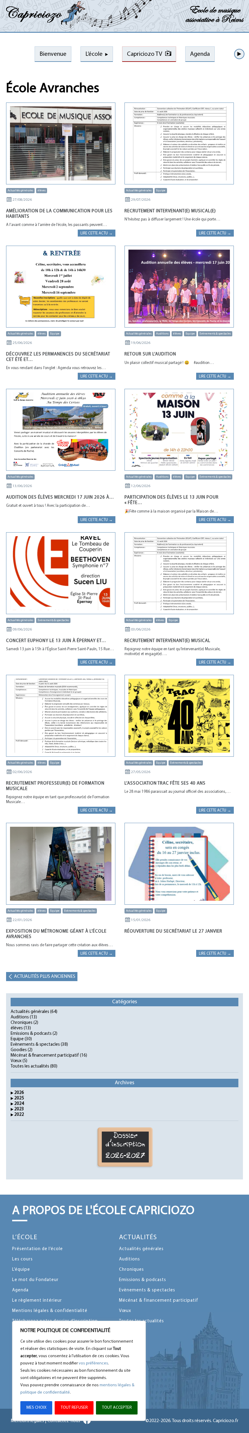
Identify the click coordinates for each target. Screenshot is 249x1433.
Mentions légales (27, 1420)
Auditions (162, 333)
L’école (94, 54)
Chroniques (21, 1023)
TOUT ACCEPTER (117, 1407)
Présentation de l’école (37, 1249)
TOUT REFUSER (74, 1407)
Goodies (19, 1050)
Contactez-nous (63, 1420)
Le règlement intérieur (37, 1300)
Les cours (22, 1259)
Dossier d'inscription (125, 1146)
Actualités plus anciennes (44, 976)
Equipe (160, 190)
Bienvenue (53, 54)
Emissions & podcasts (31, 1033)
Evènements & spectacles (215, 333)
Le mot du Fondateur (35, 1280)
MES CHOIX (36, 1407)
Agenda (200, 54)
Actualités (138, 1237)
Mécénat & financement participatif (45, 1055)
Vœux (16, 1061)
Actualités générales (20, 190)
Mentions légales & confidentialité (49, 1311)
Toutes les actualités (30, 1066)
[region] (79, 1371)
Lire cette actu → (96, 233)
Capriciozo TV (144, 54)
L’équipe (21, 1269)
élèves (42, 190)
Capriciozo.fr (225, 1420)
